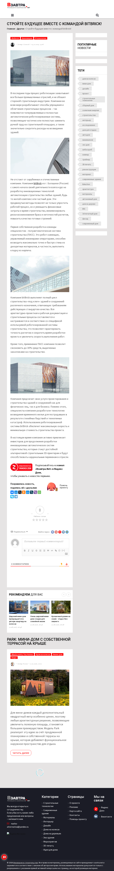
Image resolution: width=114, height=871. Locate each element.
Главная (11, 28)
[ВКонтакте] (12, 493)
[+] (63, 550)
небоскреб (87, 149)
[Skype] (12, 497)
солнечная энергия (90, 110)
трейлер (86, 159)
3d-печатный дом (89, 213)
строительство (89, 115)
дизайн (85, 88)
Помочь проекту (64, 486)
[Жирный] (25, 550)
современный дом (90, 223)
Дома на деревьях (52, 833)
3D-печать (86, 164)
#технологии (40, 38)
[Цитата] (48, 550)
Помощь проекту (78, 819)
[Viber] (35, 493)
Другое (20, 28)
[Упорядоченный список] (40, 550)
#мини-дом (57, 654)
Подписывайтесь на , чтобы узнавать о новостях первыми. (37, 471)
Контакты (75, 815)
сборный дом (88, 105)
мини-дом (86, 83)
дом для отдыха (89, 130)
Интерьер (48, 821)
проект (85, 93)
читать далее (21, 752)
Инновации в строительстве (25, 862)
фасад (85, 218)
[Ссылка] (56, 550)
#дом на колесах (43, 654)
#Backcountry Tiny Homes (22, 654)
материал (86, 174)
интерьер (86, 120)
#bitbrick (15, 38)
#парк (14, 657)
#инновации (27, 38)
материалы (87, 194)
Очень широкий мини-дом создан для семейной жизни (39, 618)
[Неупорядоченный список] (44, 550)
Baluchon (86, 184)
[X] (20, 493)
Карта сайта (76, 811)
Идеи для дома (50, 849)
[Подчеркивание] (32, 550)
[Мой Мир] (16, 493)
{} (59, 550)
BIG (83, 209)
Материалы (49, 817)
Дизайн (47, 825)
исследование (88, 125)
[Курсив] (29, 550)
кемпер (85, 154)
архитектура (88, 189)
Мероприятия (50, 841)
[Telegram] (16, 497)
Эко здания (48, 837)
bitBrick (38, 183)
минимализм (87, 140)
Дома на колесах (51, 829)
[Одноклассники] (23, 493)
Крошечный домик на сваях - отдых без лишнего (60, 618)
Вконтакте (106, 816)
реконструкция (89, 169)
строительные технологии (88, 99)
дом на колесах (89, 78)
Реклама (74, 807)
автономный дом (89, 199)
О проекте (75, 802)
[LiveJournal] (31, 493)
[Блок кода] (52, 550)
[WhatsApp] (39, 493)
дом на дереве (88, 204)
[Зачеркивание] (36, 550)
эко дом (85, 144)
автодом (86, 135)
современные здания (91, 179)
